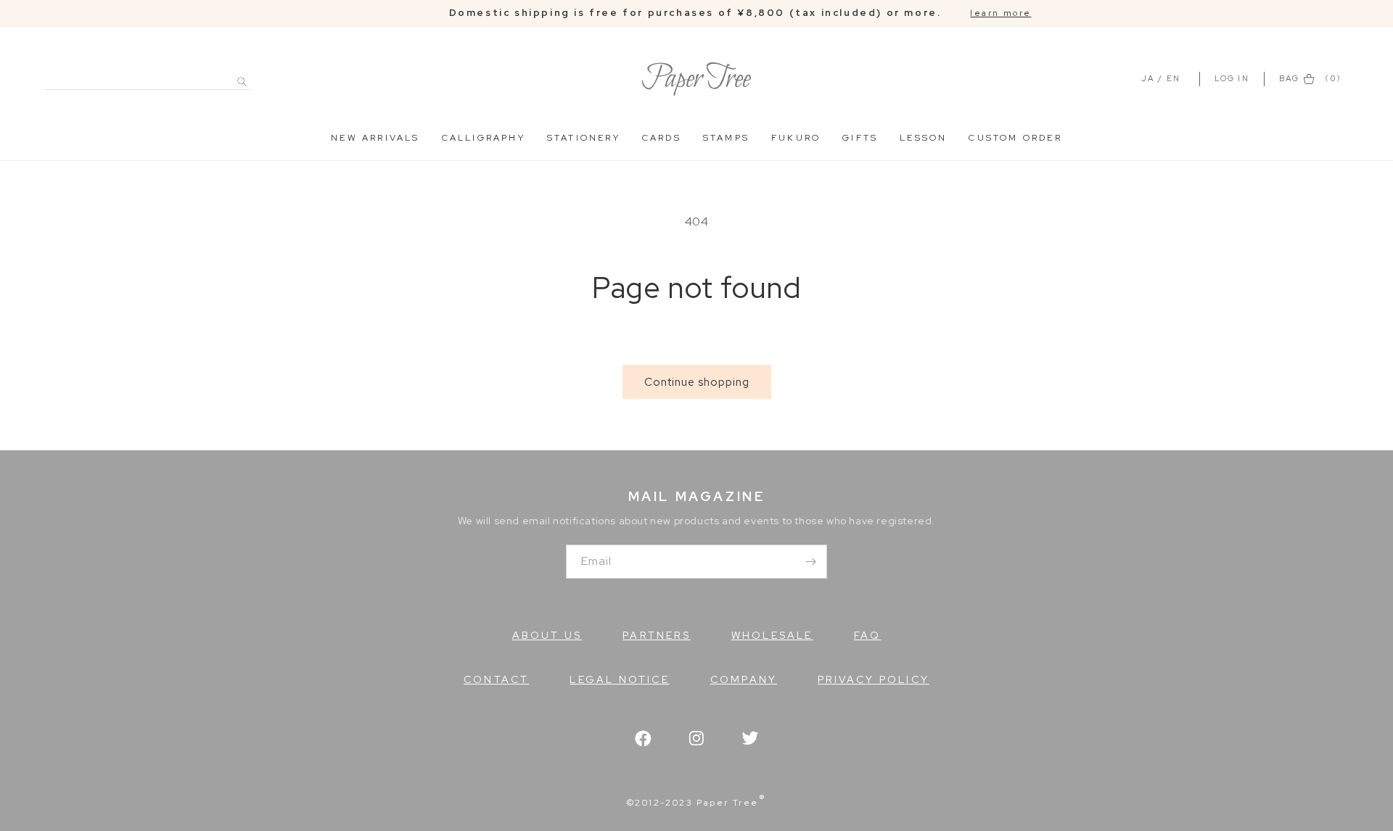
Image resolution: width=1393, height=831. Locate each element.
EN (1173, 78)
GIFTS (860, 138)
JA (1147, 78)
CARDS (661, 138)
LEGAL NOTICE (619, 679)
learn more (1000, 13)
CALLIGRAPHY (483, 138)
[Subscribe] (810, 562)
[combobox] (147, 73)
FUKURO (796, 138)
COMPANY (743, 679)
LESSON (923, 138)
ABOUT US (547, 635)
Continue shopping (696, 382)
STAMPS (726, 138)
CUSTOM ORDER (1015, 138)
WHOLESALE (772, 635)
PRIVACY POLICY (873, 679)
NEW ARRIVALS (375, 138)
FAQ (868, 635)
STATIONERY (583, 138)
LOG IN (1234, 78)
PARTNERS (656, 635)
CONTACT (496, 679)
